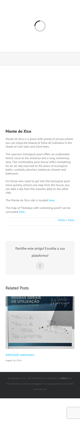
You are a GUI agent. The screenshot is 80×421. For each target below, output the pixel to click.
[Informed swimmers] (40, 322)
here (51, 200)
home (61, 220)
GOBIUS (64, 378)
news (71, 220)
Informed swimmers (20, 355)
